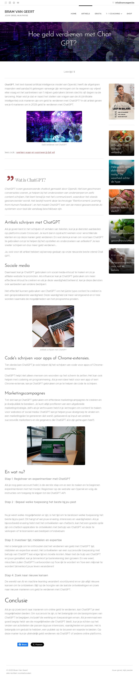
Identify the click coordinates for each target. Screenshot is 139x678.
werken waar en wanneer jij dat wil (35, 152)
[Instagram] (5, 2)
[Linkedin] (10, 2)
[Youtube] (18, 2)
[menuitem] (73, 13)
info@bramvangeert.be (124, 2)
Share (24, 644)
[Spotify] (14, 2)
